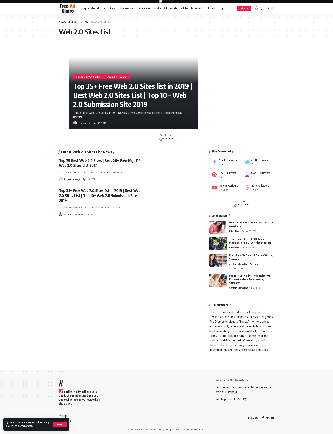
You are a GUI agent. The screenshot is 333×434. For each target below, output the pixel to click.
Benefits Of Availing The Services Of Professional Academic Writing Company (249, 279)
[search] (261, 8)
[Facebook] (225, 162)
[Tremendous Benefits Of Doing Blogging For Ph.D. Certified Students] (218, 243)
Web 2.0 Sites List (117, 77)
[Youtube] (225, 188)
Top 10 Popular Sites (88, 77)
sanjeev (82, 123)
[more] (222, 8)
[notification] (256, 8)
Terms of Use (25, 425)
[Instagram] (258, 175)
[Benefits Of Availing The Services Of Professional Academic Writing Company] (218, 280)
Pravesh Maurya (72, 179)
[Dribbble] (258, 188)
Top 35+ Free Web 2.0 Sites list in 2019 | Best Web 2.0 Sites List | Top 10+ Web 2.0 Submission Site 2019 (132, 95)
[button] (191, 48)
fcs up (262, 331)
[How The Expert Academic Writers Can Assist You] (218, 227)
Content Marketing (238, 264)
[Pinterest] (225, 175)
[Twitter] (258, 162)
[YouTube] (272, 417)
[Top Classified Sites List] (67, 8)
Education (234, 231)
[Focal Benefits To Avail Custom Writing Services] (218, 260)
